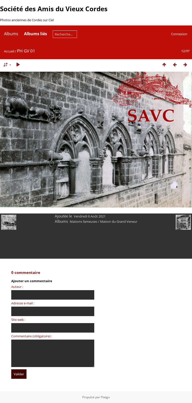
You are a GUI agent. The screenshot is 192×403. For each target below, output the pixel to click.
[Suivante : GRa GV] (185, 64)
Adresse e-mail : (22, 303)
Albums (11, 33)
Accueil (9, 51)
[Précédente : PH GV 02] (175, 64)
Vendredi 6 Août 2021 (90, 216)
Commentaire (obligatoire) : (31, 336)
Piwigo (105, 397)
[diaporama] (18, 64)
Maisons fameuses (83, 221)
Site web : (18, 319)
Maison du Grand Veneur (118, 221)
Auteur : (17, 286)
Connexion (179, 34)
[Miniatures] (164, 64)
